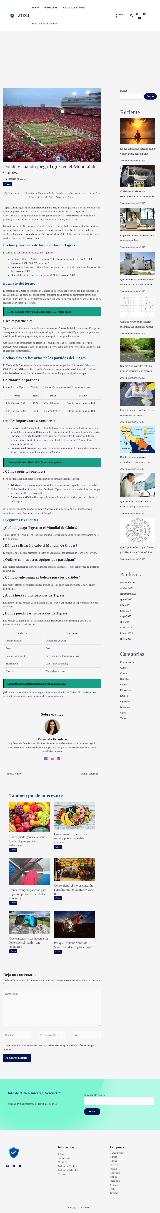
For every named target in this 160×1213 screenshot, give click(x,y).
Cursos (123, 673)
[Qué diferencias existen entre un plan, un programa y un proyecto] (137, 350)
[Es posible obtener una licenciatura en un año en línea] (137, 219)
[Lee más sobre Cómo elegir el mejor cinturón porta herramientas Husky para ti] (74, 869)
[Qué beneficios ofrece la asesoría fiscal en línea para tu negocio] (137, 485)
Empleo (124, 695)
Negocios (125, 707)
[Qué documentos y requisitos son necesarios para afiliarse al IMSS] (137, 263)
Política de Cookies (67, 1166)
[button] (120, 15)
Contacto (62, 1162)
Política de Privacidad (68, 1170)
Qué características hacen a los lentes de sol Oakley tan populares (28, 942)
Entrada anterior (12, 773)
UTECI (23, 15)
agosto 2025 (126, 599)
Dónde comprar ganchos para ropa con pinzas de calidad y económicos (27, 894)
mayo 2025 (125, 616)
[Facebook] (144, 14)
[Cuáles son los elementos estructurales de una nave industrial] (137, 176)
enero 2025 (125, 638)
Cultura (124, 667)
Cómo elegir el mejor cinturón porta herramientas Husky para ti (73, 889)
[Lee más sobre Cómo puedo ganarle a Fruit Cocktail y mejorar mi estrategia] (29, 817)
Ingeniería (125, 701)
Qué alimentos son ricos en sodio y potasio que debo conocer (71, 838)
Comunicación (127, 662)
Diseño (123, 684)
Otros (7, 184)
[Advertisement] (80, 55)
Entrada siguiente (91, 773)
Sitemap (62, 1174)
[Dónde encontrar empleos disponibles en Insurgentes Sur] (137, 439)
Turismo (124, 718)
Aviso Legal (64, 1158)
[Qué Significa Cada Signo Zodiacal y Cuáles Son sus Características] (137, 530)
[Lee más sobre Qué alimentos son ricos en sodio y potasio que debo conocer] (74, 815)
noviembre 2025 (128, 582)
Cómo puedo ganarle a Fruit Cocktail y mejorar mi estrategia (27, 841)
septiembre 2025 (128, 593)
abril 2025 (125, 622)
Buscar (123, 90)
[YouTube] (139, 17)
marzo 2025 (126, 627)
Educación (125, 690)
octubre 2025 (126, 588)
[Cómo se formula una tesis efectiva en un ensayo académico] (137, 394)
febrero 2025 (126, 633)
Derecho (124, 679)
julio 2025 (125, 605)
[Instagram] (137, 14)
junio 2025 (125, 610)
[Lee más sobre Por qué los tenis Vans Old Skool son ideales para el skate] (74, 924)
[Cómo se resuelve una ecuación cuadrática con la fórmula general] (137, 306)
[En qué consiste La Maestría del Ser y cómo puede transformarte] (137, 131)
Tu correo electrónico (94, 1095)
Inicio (61, 1154)
